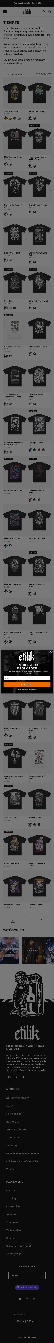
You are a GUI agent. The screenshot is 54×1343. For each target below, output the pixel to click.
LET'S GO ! (27, 684)
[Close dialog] (50, 651)
